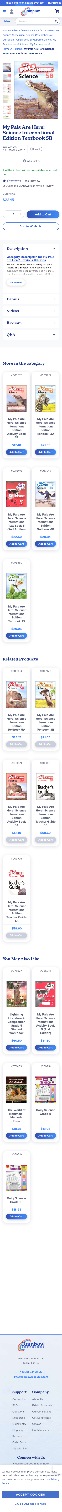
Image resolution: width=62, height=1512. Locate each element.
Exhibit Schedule (42, 1405)
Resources (18, 1418)
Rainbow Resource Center (31, 1345)
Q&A (11, 335)
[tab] (31, 249)
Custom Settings (30, 1503)
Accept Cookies (30, 1494)
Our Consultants (41, 1412)
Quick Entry (19, 1424)
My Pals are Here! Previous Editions (30, 258)
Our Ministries (40, 1430)
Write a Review (44, 185)
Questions (18, 1412)
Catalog (36, 1424)
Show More (16, 282)
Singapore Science (40, 40)
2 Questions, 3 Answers (17, 186)
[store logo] (30, 11)
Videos (13, 311)
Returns (17, 1436)
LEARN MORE (54, 2)
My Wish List (19, 1448)
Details (13, 299)
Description (17, 249)
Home (6, 30)
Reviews (14, 323)
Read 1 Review (31, 181)
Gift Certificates (41, 1418)
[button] (8, 77)
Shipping (17, 1430)
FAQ (15, 1405)
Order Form (19, 1442)
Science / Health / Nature (25, 30)
